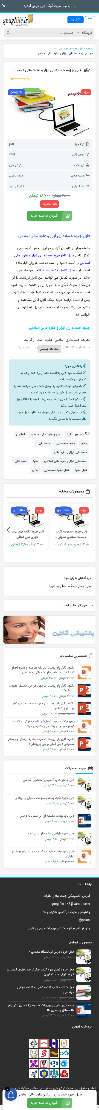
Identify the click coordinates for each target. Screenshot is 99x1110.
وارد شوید (55, 586)
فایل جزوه (81, 470)
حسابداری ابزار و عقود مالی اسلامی (65, 461)
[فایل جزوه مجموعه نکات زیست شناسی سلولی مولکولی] (72, 516)
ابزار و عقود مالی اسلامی (45, 434)
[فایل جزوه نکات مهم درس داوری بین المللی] (27, 516)
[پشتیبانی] (49, 630)
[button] (3, 5)
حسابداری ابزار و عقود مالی (70, 452)
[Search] (9, 32)
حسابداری (44, 443)
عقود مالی (21, 461)
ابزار (68, 434)
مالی (35, 470)
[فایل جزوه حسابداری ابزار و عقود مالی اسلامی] (49, 112)
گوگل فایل (15, 165)
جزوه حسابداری (65, 443)
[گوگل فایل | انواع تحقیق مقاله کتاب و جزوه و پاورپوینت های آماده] (18, 20)
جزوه (84, 443)
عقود (35, 461)
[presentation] (8, 530)
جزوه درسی (16, 175)
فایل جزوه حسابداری (56, 470)
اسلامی (20, 434)
